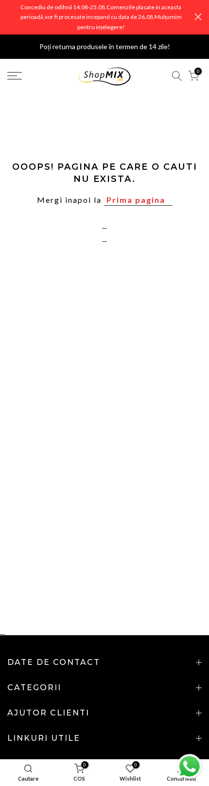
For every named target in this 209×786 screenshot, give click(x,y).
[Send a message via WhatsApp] (189, 766)
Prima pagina (135, 199)
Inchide (198, 16)
